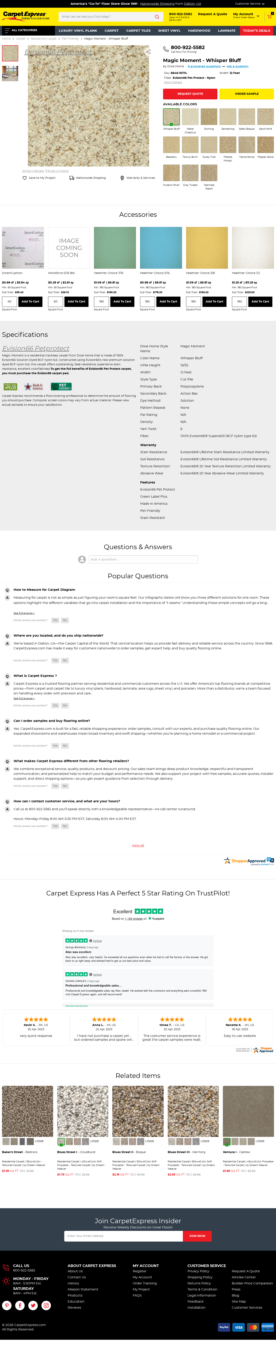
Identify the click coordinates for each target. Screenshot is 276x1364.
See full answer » (24, 613)
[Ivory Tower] (77, 1141)
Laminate (227, 30)
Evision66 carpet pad (52, 373)
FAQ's (137, 1295)
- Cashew (236, 1152)
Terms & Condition (202, 1289)
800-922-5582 (24, 1270)
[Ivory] (243, 1141)
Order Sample (247, 94)
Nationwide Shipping (157, 3)
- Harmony (187, 1152)
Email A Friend (57, 171)
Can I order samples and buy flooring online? (52, 721)
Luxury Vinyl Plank (78, 30)
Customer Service (207, 1266)
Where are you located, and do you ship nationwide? (58, 635)
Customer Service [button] (248, 3)
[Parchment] (251, 1141)
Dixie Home (175, 66)
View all (138, 845)
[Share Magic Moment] (148, 51)
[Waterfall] (85, 1141)
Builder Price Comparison (252, 1283)
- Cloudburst (76, 1152)
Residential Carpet (44, 38)
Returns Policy (199, 1283)
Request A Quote (246, 1271)
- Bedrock (19, 1152)
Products (75, 1295)
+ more (39, 1141)
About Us (75, 1271)
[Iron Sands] (30, 1141)
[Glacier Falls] (6, 1141)
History (73, 1283)
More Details (173, 82)
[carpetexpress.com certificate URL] (254, 1049)
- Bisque (129, 1152)
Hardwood (199, 30)
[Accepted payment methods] (246, 1326)
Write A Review (33, 171)
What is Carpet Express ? (35, 675)
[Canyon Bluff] (14, 1141)
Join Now (197, 1236)
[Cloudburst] (61, 1141)
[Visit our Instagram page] (46, 1305)
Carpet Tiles (138, 30)
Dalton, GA (192, 3)
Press (236, 1289)
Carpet (112, 30)
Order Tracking (145, 1283)
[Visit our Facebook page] (20, 1305)
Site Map (239, 1301)
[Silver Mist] (69, 1141)
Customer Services (247, 1307)
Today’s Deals (256, 30)
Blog (235, 1295)
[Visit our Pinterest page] (7, 1305)
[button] (246, 15)
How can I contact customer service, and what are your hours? (67, 801)
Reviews (74, 1307)
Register (139, 1271)
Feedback (196, 1301)
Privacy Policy (198, 1271)
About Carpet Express (92, 1266)
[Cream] (235, 1141)
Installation (196, 1307)
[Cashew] (227, 1141)
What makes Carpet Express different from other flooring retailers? (71, 761)
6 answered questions (204, 66)
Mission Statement (83, 1289)
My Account (146, 1266)
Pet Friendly (70, 38)
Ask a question (238, 66)
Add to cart (30, 301)
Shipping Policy (200, 1277)
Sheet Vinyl (169, 30)
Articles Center (244, 1277)
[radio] (171, 119)
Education (76, 1301)
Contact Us (77, 1277)
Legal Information (202, 1295)
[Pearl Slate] (22, 1141)
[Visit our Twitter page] (33, 1305)
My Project (141, 1289)
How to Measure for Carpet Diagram (44, 589)
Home (6, 38)
